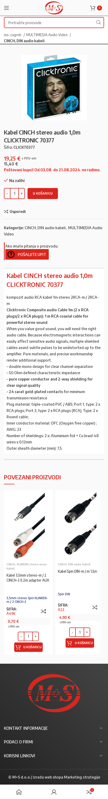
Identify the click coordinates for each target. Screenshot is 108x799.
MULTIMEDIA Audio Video (47, 34)
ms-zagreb (13, 34)
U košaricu (43, 193)
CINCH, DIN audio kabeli (24, 40)
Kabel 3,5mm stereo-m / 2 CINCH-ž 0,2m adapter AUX (28, 577)
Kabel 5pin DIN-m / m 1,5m (77, 571)
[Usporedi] (43, 611)
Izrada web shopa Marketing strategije (66, 777)
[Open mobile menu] (6, 8)
